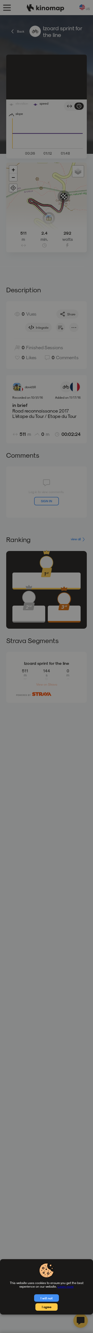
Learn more (66, 1286)
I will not (47, 1298)
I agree (46, 1307)
